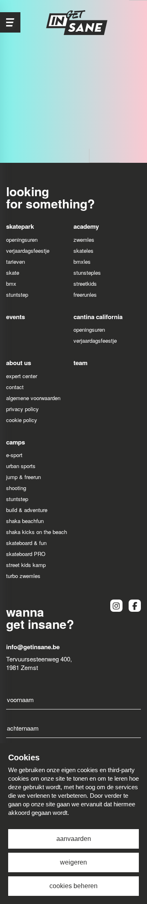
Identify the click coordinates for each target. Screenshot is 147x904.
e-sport (14, 455)
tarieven (15, 261)
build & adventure (26, 510)
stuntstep (17, 294)
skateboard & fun (26, 543)
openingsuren (22, 239)
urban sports (21, 466)
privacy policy (22, 409)
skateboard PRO (25, 554)
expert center (21, 376)
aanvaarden (73, 838)
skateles (84, 250)
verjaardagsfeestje (27, 250)
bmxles (82, 261)
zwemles (84, 239)
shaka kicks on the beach (36, 532)
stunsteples (87, 272)
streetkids (85, 283)
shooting (16, 488)
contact (15, 387)
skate (12, 272)
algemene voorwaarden (33, 398)
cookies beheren (73, 885)
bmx (11, 283)
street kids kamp (26, 565)
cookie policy (21, 420)
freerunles (85, 294)
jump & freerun (23, 477)
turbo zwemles (23, 576)
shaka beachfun (25, 521)
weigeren (73, 862)
